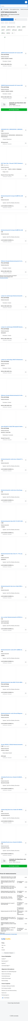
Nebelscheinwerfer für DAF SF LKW (8, 911)
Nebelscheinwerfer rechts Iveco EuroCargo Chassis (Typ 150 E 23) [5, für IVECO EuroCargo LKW (8, 887)
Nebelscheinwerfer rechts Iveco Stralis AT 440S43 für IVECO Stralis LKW (8, 923)
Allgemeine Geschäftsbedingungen (9, 971)
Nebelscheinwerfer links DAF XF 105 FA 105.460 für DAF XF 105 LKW (8, 882)
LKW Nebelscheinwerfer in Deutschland (8, 934)
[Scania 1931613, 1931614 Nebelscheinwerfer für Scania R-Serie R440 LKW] (14, 735)
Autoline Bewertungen (6, 978)
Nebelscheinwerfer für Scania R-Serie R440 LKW (8, 904)
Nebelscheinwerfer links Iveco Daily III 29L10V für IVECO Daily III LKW (8, 877)
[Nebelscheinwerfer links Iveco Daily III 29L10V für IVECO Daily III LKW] (14, 577)
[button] (26, 2)
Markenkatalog (5, 980)
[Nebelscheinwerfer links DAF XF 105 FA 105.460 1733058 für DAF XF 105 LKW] (14, 512)
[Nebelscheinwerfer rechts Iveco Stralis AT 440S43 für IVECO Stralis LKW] (14, 450)
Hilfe (2, 947)
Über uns (3, 945)
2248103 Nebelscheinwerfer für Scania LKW (12, 52)
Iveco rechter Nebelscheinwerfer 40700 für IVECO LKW (14, 617)
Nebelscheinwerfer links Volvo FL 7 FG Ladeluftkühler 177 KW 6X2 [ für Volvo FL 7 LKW (8, 918)
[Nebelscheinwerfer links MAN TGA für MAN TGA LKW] (14, 673)
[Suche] (26, 6)
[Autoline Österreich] (8, 2)
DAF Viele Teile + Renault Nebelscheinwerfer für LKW (7, 897)
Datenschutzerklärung (6, 973)
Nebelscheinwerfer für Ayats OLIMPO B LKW (12, 196)
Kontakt (3, 949)
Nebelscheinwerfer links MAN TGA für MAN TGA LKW (14, 682)
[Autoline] (1, 9)
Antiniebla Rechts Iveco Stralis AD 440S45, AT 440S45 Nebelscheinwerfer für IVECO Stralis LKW (8, 929)
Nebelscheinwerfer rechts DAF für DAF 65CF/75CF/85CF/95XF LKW (8, 892)
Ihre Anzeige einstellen (14, 109)
